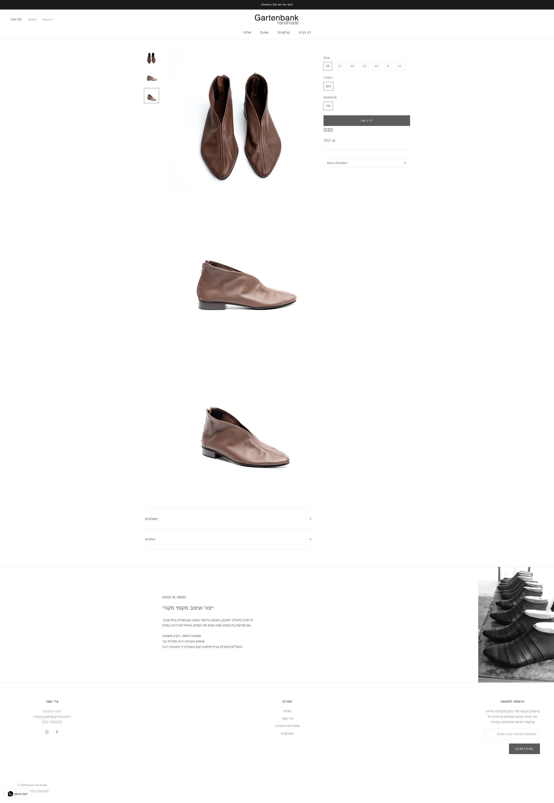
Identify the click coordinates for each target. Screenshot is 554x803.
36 (328, 66)
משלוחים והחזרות (287, 726)
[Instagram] (46, 731)
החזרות (150, 539)
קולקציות (284, 32)
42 (400, 66)
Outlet (264, 32)
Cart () (16, 19)
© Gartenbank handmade (32, 785)
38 (352, 66)
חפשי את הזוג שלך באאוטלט (277, 4)
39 (364, 66)
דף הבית (305, 32)
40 (376, 66)
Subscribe (524, 749)
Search (33, 19)
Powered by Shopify (33, 791)
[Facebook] (57, 731)
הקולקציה (287, 733)
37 (340, 66)
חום (328, 86)
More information (337, 163)
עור (328, 106)
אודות (247, 32)
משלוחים (151, 519)
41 (388, 66)
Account (47, 19)
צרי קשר (287, 718)
